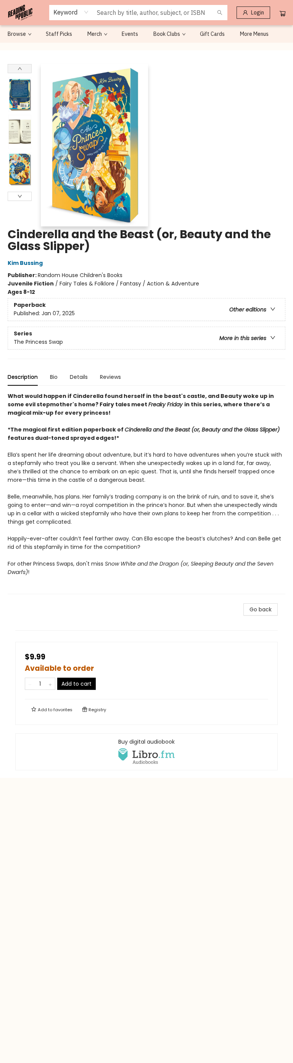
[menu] (146, 34)
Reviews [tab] (110, 377)
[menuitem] (19, 34)
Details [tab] (79, 377)
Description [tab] (23, 377)
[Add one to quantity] (50, 684)
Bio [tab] (54, 377)
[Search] (219, 12)
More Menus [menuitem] (254, 33)
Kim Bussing (25, 263)
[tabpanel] (146, 493)
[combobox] (71, 12)
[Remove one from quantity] (30, 684)
